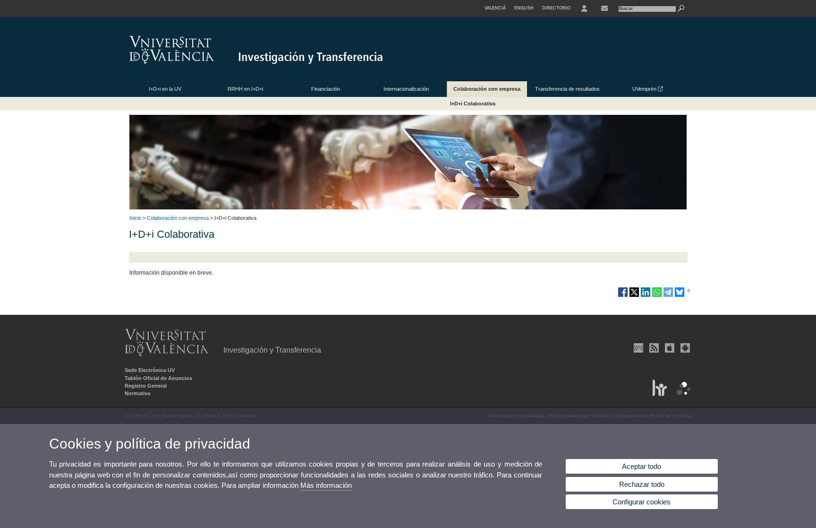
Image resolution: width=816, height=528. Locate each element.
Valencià (495, 8)
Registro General (146, 386)
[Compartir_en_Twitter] (634, 296)
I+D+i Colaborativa (472, 103)
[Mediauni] (637, 348)
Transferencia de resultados (567, 89)
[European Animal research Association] (680, 394)
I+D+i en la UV (165, 89)
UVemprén (645, 89)
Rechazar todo (641, 484)
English (524, 8)
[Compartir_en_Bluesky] (679, 296)
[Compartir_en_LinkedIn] (645, 296)
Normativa (137, 393)
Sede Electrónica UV (150, 370)
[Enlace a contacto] (604, 8)
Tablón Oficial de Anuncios (158, 378)
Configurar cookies (641, 502)
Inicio (135, 218)
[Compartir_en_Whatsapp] (657, 296)
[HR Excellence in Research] (657, 394)
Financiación (325, 89)
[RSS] (653, 348)
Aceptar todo (641, 466)
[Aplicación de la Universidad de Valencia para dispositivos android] (684, 348)
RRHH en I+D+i (245, 89)
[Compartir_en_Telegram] (668, 296)
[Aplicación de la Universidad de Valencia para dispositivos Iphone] (669, 348)
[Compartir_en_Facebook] (623, 296)
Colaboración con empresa (486, 89)
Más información (326, 485)
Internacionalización (406, 89)
